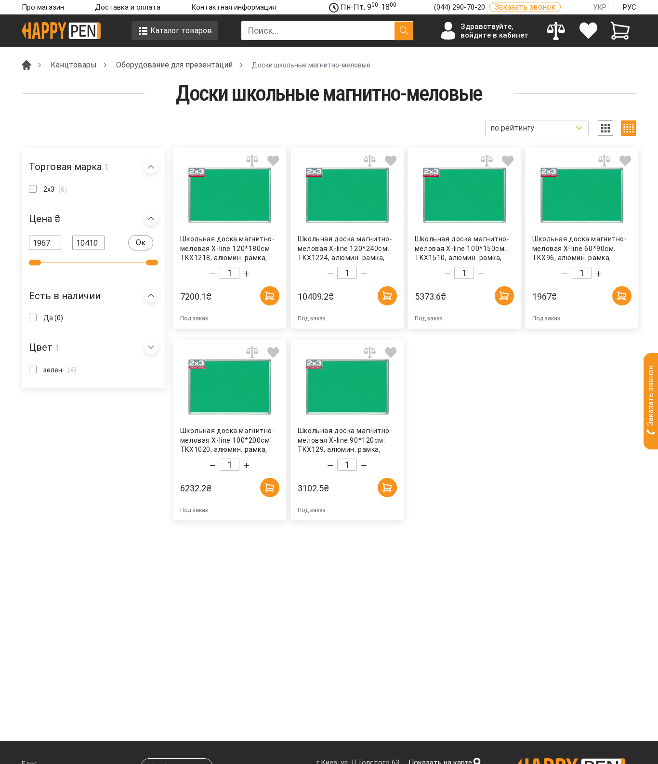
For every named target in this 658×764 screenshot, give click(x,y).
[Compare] (556, 30)
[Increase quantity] (246, 274)
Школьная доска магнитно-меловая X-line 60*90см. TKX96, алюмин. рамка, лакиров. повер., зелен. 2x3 (579, 249)
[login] (588, 30)
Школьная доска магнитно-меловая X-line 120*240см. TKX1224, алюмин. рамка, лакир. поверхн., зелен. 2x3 (344, 249)
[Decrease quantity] (212, 274)
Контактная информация (233, 7)
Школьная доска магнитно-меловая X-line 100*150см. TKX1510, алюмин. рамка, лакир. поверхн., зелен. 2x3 (462, 249)
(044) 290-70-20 (460, 7)
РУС (629, 7)
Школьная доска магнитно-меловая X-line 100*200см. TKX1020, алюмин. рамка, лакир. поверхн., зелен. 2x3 (227, 440)
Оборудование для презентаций (174, 64)
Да (53, 318)
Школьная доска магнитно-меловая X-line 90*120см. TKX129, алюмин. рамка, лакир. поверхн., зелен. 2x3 (344, 440)
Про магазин (43, 7)
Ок (140, 242)
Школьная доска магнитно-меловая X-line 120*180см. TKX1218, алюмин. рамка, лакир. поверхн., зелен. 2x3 (227, 249)
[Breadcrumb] (26, 64)
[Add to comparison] (252, 161)
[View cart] (620, 30)
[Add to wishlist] (273, 161)
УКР (599, 7)
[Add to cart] (269, 295)
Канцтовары (74, 64)
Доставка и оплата (127, 7)
